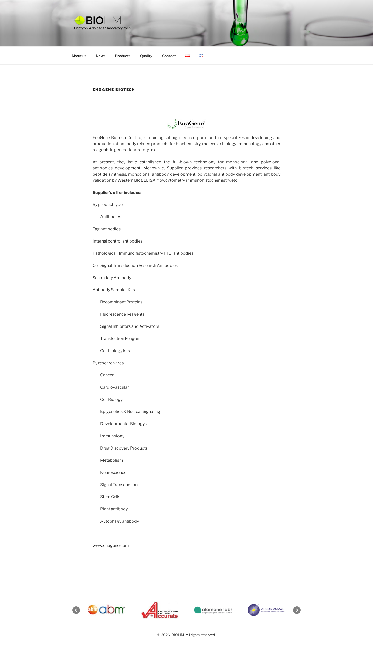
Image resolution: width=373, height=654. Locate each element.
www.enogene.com (111, 545)
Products (122, 56)
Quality (146, 56)
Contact (169, 56)
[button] (76, 610)
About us (78, 56)
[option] (106, 610)
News (100, 56)
